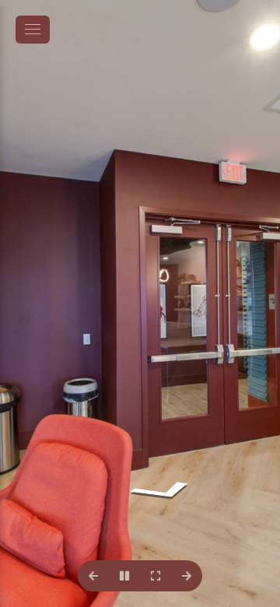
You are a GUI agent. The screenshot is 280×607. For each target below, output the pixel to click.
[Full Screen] (155, 575)
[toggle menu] (33, 30)
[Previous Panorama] (93, 575)
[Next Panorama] (186, 575)
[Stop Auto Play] (124, 575)
